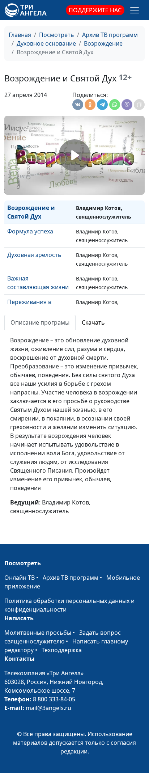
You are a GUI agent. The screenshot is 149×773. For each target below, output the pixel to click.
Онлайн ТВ (19, 578)
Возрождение (103, 43)
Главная (20, 35)
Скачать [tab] (93, 322)
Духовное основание (46, 43)
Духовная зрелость (34, 255)
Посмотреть (56, 35)
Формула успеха (30, 231)
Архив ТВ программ (110, 35)
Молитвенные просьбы (37, 633)
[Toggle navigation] (134, 10)
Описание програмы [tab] (39, 322)
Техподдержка (62, 650)
